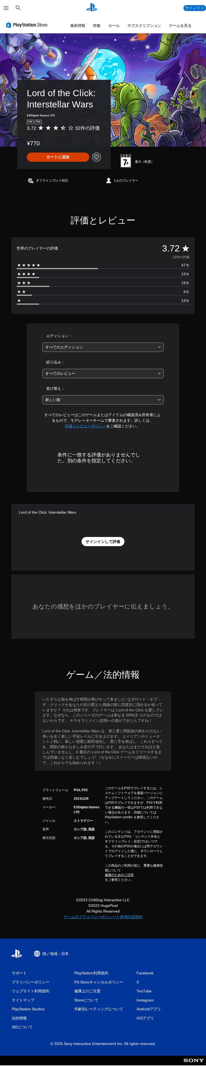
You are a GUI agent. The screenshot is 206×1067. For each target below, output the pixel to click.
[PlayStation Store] (28, 24)
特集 (97, 25)
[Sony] (194, 1064)
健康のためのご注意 (119, 875)
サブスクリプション (144, 25)
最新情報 (77, 25)
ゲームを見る (180, 25)
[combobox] (102, 347)
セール (114, 25)
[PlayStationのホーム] (91, 8)
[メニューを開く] (6, 8)
